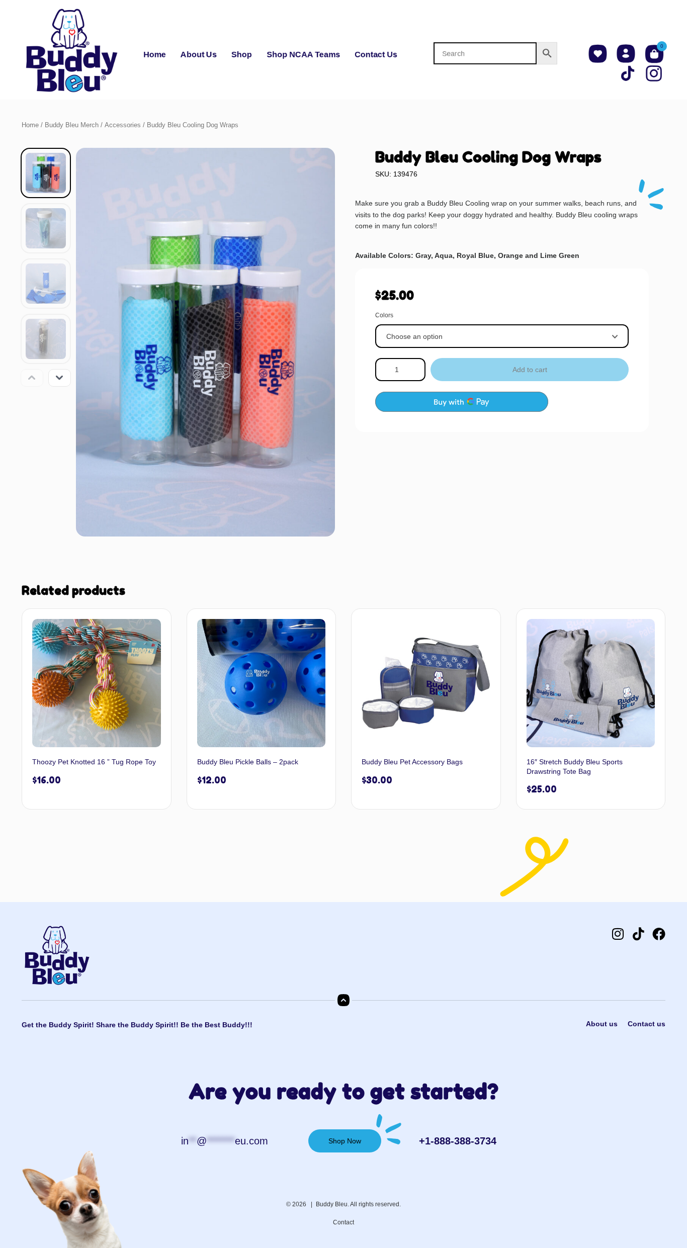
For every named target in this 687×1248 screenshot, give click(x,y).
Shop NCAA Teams (303, 54)
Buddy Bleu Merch (72, 125)
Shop (241, 54)
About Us (199, 54)
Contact (343, 1222)
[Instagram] (617, 933)
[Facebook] (658, 933)
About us (602, 1024)
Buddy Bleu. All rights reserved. (358, 1204)
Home (154, 54)
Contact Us (376, 54)
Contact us (646, 1024)
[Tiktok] (638, 933)
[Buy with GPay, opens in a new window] (461, 402)
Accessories (123, 125)
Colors (384, 315)
